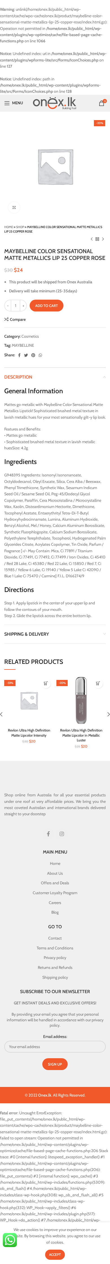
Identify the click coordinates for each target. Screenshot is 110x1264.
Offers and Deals (55, 882)
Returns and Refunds (55, 967)
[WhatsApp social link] (40, 355)
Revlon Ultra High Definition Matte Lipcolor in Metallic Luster (81, 735)
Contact (55, 938)
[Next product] (103, 239)
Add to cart (46, 305)
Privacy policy (55, 957)
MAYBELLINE (23, 345)
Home (8, 227)
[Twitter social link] (26, 355)
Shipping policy (55, 977)
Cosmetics (30, 336)
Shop (20, 227)
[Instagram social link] (61, 833)
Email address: (55, 1036)
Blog (55, 912)
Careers (55, 902)
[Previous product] (91, 239)
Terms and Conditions (55, 948)
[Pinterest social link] (33, 355)
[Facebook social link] (19, 355)
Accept (55, 1254)
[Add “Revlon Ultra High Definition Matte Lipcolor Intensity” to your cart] (46, 683)
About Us (55, 873)
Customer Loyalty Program (55, 892)
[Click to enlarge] (14, 207)
